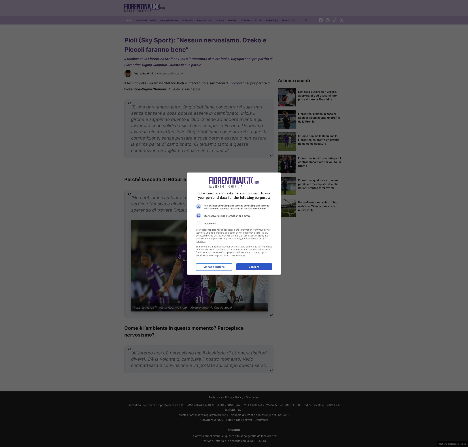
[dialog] (234, 223)
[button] (234, 223)
